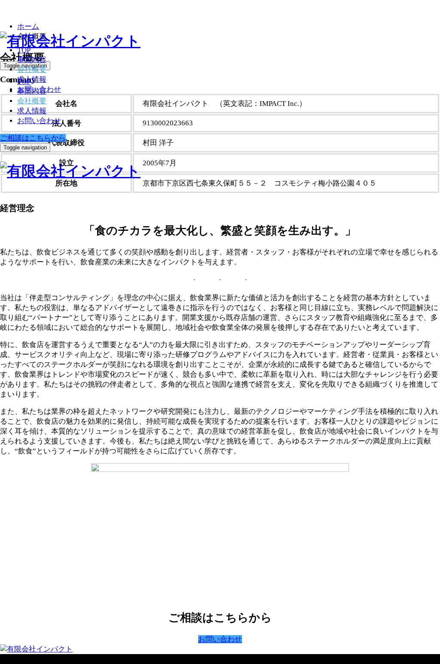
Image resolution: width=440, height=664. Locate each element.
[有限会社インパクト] (70, 41)
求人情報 (31, 111)
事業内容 (31, 60)
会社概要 (31, 69)
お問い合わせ (39, 121)
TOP (24, 50)
